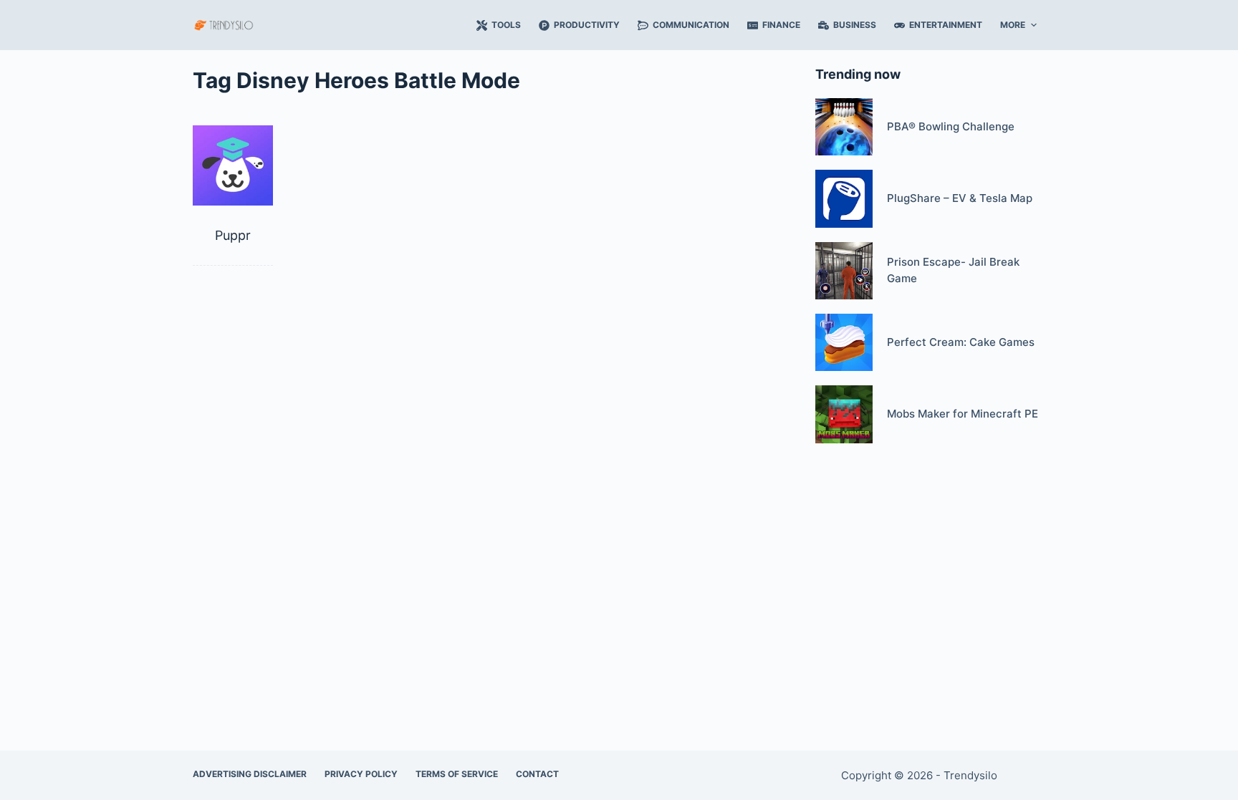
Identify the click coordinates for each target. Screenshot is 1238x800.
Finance (781, 24)
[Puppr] (233, 165)
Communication (691, 24)
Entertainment (945, 24)
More (1012, 24)
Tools (506, 24)
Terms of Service (457, 773)
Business (854, 24)
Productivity (587, 24)
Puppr (233, 235)
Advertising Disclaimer (250, 773)
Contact (537, 773)
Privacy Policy (361, 773)
